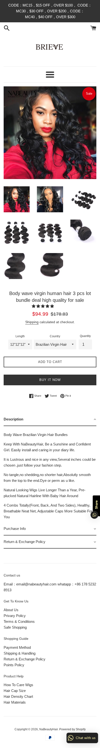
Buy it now (50, 380)
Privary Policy (15, 616)
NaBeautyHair (48, 729)
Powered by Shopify (72, 729)
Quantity (85, 336)
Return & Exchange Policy (24, 659)
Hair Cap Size (15, 691)
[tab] (50, 419)
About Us (11, 610)
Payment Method (17, 647)
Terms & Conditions (19, 621)
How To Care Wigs (18, 685)
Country (55, 336)
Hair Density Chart (18, 696)
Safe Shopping (15, 627)
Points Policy (14, 665)
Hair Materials (15, 702)
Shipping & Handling (19, 653)
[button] (43, 306)
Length (20, 336)
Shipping (32, 322)
